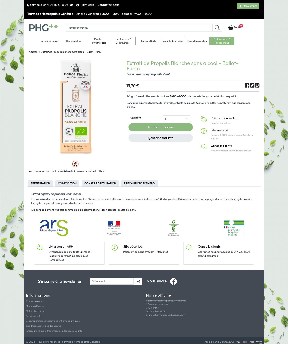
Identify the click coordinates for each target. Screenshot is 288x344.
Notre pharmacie (49, 40)
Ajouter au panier (161, 127)
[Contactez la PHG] (72, 5)
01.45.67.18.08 (59, 5)
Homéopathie (73, 40)
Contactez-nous (108, 5)
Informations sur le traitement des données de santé (54, 330)
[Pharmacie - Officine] (234, 227)
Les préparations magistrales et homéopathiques (53, 320)
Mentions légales (35, 306)
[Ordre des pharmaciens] (174, 227)
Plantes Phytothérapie (98, 41)
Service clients (33, 316)
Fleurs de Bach (148, 40)
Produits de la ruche (172, 40)
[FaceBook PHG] (78, 5)
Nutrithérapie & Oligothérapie (123, 41)
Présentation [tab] (40, 183)
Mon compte (249, 5)
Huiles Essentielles (197, 40)
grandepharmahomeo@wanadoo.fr (165, 314)
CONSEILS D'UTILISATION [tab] (100, 183)
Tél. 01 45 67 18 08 (156, 311)
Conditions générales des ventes (43, 325)
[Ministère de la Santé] (114, 227)
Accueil (33, 51)
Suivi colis (88, 5)
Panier (237, 26)
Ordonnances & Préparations (222, 41)
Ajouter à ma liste (161, 138)
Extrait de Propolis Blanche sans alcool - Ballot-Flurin (71, 51)
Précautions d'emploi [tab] (139, 183)
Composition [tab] (67, 183)
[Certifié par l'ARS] (54, 227)
